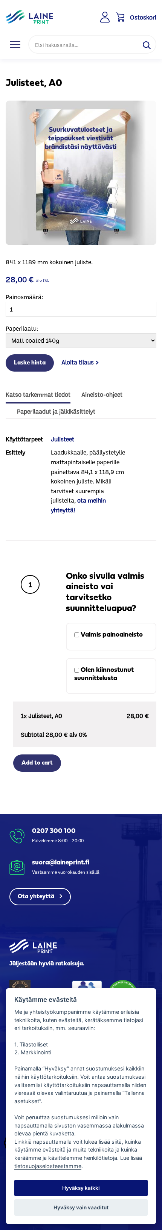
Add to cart (37, 763)
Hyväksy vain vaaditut (81, 1207)
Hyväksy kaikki (81, 1188)
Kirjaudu (105, 17)
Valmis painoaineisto (111, 634)
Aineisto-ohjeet (101, 394)
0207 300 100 (54, 831)
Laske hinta (30, 363)
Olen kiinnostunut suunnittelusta (104, 674)
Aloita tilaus (77, 362)
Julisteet (62, 439)
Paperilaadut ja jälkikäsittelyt (56, 411)
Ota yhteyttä (37, 897)
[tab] (38, 395)
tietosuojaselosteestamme (47, 1166)
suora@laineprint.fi (60, 862)
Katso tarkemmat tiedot (38, 394)
